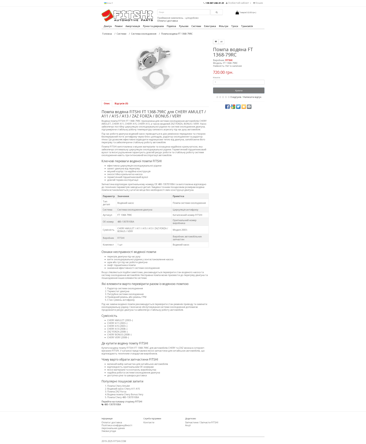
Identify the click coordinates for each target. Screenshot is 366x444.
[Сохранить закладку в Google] (233, 106)
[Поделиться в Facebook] (227, 106)
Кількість (216, 77)
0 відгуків (235, 97)
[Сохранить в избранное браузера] (243, 106)
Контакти (148, 422)
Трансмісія (247, 26)
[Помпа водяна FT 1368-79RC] (155, 68)
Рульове (183, 26)
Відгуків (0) (121, 103)
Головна (107, 33)
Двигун (108, 26)
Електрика (210, 26)
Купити (238, 90)
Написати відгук (252, 97)
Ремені (119, 26)
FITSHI (228, 60)
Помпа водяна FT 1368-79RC (177, 33)
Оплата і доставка (167, 20)
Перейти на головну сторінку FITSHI (122, 401)
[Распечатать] (249, 106)
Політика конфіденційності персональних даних (117, 427)
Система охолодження (143, 33)
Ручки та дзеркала (153, 26)
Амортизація (133, 26)
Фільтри (223, 26)
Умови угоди (109, 431)
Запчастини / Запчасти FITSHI (201, 422)
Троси (234, 26)
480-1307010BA (112, 404)
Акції (188, 425)
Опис (107, 103)
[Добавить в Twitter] (238, 106)
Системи (196, 26)
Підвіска (171, 26)
